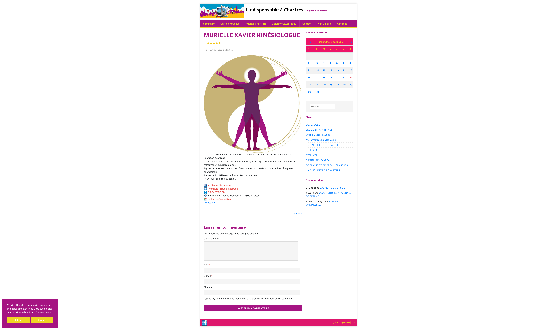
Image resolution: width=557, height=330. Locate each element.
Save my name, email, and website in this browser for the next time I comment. (249, 298)
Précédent (209, 202)
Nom (206, 264)
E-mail (207, 275)
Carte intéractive (230, 23)
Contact (306, 23)
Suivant (298, 213)
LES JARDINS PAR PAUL (319, 129)
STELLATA (311, 150)
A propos (342, 23)
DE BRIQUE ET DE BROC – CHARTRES (327, 165)
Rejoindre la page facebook (222, 188)
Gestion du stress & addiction (219, 50)
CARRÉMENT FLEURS (318, 134)
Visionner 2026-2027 (284, 23)
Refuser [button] (18, 320)
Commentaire (211, 238)
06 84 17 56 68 (216, 192)
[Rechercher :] (322, 106)
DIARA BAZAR (313, 124)
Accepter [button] (42, 320)
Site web (208, 287)
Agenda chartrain (256, 23)
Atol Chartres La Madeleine (321, 139)
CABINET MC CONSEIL (332, 187)
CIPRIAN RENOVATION (318, 160)
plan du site (324, 23)
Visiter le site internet (219, 185)
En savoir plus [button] (43, 312)
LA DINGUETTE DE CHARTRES (323, 145)
